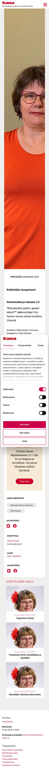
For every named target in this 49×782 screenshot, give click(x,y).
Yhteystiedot (7, 721)
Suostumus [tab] (8, 345)
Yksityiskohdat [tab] (24, 345)
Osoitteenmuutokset (10, 765)
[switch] (42, 397)
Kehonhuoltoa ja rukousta (21, 505)
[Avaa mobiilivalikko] (45, 4)
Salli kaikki (24, 424)
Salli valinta (24, 433)
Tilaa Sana (24, 481)
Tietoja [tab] (40, 345)
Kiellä (24, 441)
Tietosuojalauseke (10, 759)
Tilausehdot (7, 756)
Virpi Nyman (13, 541)
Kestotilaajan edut (10, 753)
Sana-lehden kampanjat (12, 750)
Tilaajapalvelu (8, 762)
